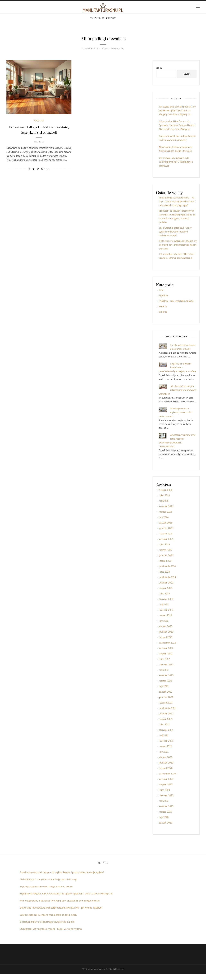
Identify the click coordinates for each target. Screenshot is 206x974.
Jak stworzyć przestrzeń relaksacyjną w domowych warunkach (177, 390)
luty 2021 (164, 752)
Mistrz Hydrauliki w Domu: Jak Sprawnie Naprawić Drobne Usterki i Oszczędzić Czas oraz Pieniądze (177, 125)
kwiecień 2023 (166, 610)
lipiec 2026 (164, 495)
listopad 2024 (166, 561)
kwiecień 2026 (166, 506)
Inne (161, 290)
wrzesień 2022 (166, 648)
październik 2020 (167, 774)
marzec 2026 (165, 512)
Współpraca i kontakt (103, 18)
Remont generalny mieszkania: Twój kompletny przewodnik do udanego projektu (60, 901)
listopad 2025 (166, 534)
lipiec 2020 (164, 790)
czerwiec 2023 (166, 599)
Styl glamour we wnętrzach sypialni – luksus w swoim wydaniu (51, 929)
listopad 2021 (166, 703)
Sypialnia (163, 296)
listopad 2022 (166, 637)
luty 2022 (164, 686)
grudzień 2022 (166, 632)
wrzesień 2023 (166, 583)
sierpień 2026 (165, 490)
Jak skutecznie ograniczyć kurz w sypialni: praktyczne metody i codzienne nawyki (175, 232)
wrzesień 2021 (166, 714)
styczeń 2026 (165, 523)
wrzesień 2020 (166, 779)
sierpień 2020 (165, 785)
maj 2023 (163, 605)
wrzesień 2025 (166, 539)
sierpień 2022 (165, 654)
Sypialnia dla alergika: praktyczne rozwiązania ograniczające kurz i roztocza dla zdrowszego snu (66, 894)
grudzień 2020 (166, 763)
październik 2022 (167, 643)
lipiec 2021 (164, 725)
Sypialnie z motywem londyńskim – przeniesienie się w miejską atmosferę (177, 368)
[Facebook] (29, 169)
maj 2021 (163, 735)
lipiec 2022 (164, 659)
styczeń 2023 (165, 626)
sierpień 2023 (165, 588)
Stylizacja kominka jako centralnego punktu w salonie (46, 887)
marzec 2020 (165, 812)
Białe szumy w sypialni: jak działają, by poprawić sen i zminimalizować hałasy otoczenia (178, 245)
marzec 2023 (165, 615)
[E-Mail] (48, 169)
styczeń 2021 (165, 757)
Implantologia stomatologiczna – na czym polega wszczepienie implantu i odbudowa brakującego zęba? (177, 202)
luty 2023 (164, 621)
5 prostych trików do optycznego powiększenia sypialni (47, 922)
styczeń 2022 (165, 692)
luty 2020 (164, 817)
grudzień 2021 (166, 697)
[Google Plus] (42, 169)
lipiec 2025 (164, 545)
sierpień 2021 (165, 719)
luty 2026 (164, 517)
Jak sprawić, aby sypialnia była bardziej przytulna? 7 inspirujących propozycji (176, 162)
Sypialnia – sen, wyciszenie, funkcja (176, 301)
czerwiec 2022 (166, 665)
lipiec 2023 (164, 594)
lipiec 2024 (164, 572)
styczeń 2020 (165, 823)
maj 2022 (163, 670)
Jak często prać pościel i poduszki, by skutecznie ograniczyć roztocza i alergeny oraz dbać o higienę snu (177, 111)
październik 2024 (167, 566)
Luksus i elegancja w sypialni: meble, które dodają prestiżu (48, 915)
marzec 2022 (165, 681)
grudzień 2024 (166, 555)
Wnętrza (39, 121)
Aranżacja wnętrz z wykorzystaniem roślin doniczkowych (175, 413)
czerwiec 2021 (166, 730)
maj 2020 (163, 801)
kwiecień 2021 (166, 741)
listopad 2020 (166, 768)
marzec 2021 (165, 746)
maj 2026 (163, 501)
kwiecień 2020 (166, 806)
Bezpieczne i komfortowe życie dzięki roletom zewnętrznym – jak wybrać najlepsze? (61, 908)
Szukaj (159, 68)
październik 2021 (167, 708)
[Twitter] (34, 169)
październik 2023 (167, 577)
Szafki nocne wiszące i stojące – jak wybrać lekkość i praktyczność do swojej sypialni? (62, 872)
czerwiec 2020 (166, 795)
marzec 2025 (165, 550)
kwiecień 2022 (166, 675)
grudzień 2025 (166, 528)
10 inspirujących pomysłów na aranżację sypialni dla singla (48, 880)
